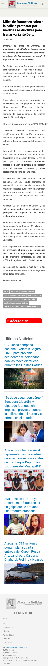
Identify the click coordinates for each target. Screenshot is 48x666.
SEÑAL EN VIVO (18, 320)
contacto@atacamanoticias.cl (16, 647)
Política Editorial (9, 635)
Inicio (5, 623)
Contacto (6, 639)
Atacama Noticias (27, 292)
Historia (6, 631)
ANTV (6, 292)
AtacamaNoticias (34, 295)
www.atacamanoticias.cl (30, 307)
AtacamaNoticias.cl (11, 299)
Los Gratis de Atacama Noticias (16, 303)
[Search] (42, 4)
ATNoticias (25, 299)
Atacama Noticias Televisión (14, 295)
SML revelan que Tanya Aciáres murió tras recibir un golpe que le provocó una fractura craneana (22, 505)
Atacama (14, 292)
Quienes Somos (8, 627)
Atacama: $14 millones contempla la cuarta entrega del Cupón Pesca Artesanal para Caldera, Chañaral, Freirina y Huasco (23, 551)
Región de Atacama (11, 307)
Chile (34, 299)
